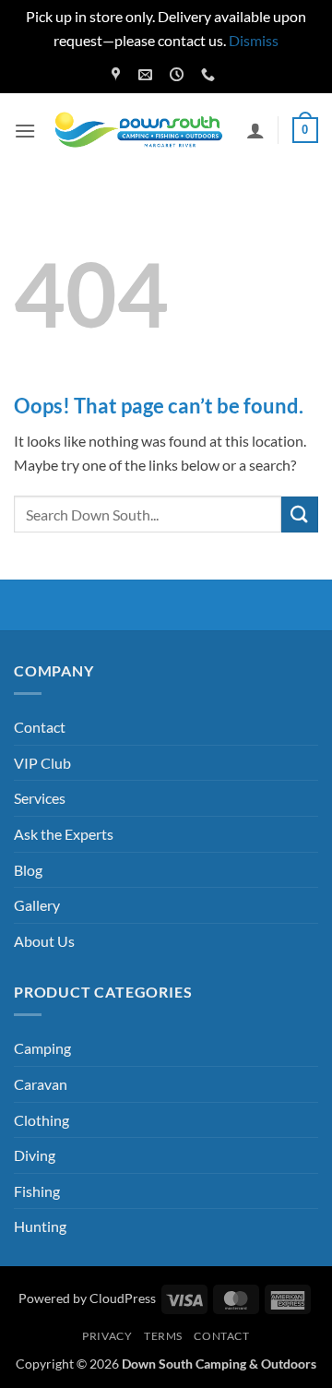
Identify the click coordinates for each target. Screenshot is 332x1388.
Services (39, 798)
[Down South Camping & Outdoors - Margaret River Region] (141, 130)
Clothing (41, 1120)
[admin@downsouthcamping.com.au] (147, 75)
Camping (42, 1048)
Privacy (107, 1336)
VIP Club (42, 763)
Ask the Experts (63, 834)
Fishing (37, 1191)
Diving (34, 1155)
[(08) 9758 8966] (210, 75)
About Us (44, 941)
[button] (25, 130)
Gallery (37, 905)
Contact (39, 727)
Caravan (40, 1084)
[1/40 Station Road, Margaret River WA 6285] (118, 75)
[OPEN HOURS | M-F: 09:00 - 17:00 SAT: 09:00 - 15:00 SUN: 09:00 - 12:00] (179, 75)
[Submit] (299, 514)
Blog (28, 870)
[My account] (255, 130)
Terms (163, 1336)
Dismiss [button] (254, 40)
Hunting (40, 1226)
